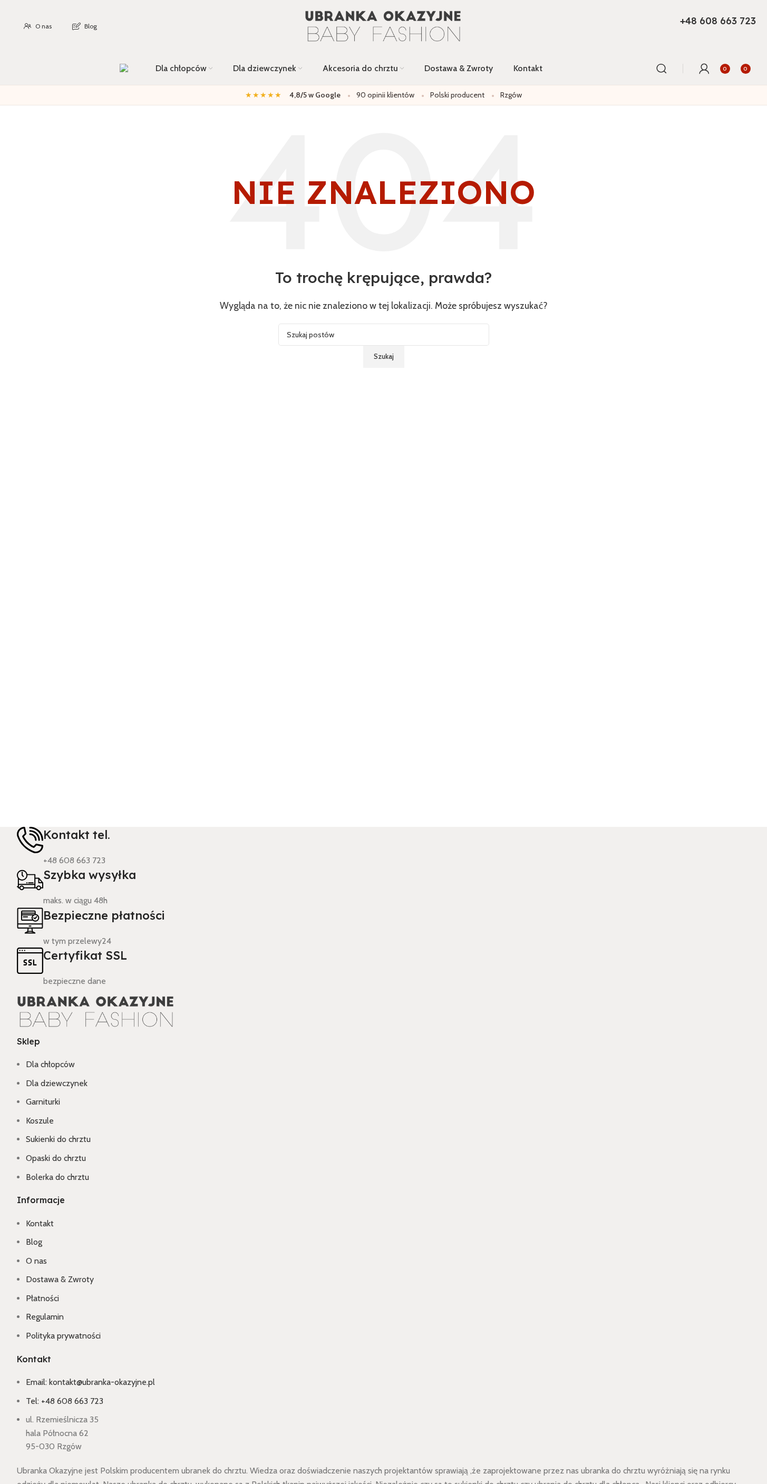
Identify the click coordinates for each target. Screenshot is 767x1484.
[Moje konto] (704, 68)
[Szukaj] (661, 68)
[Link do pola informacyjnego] (383, 42)
